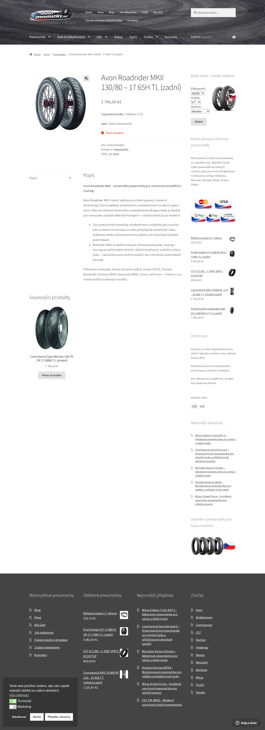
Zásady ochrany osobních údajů (104, 20)
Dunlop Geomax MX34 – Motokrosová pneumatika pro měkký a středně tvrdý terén (213, 486)
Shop (101, 12)
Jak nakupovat (128, 12)
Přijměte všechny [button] (59, 716)
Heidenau (202, 647)
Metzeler (202, 662)
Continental (204, 625)
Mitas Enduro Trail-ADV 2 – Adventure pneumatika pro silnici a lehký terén (215, 439)
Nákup (118, 37)
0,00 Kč (201, 37)
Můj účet (158, 12)
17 (110, 154)
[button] (86, 78)
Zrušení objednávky (47, 647)
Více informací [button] (19, 695)
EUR (202, 406)
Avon (116, 154)
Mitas (199, 677)
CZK (194, 406)
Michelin (201, 670)
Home (89, 12)
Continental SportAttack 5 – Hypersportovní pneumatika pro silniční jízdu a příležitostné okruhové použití (214, 455)
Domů (37, 54)
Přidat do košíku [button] (51, 375)
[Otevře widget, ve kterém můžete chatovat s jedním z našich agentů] (246, 723)
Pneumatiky (37, 37)
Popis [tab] (33, 178)
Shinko (200, 692)
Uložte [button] (37, 716)
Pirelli (200, 685)
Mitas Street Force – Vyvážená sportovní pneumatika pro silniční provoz (213, 500)
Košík (145, 12)
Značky (148, 37)
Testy (133, 37)
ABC (99, 37)
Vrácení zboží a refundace (51, 640)
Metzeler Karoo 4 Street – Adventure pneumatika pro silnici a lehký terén (215, 471)
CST (198, 632)
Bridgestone (204, 617)
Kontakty (132, 20)
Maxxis (200, 655)
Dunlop (201, 640)
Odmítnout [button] (19, 716)
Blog (111, 12)
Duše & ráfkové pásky (71, 37)
